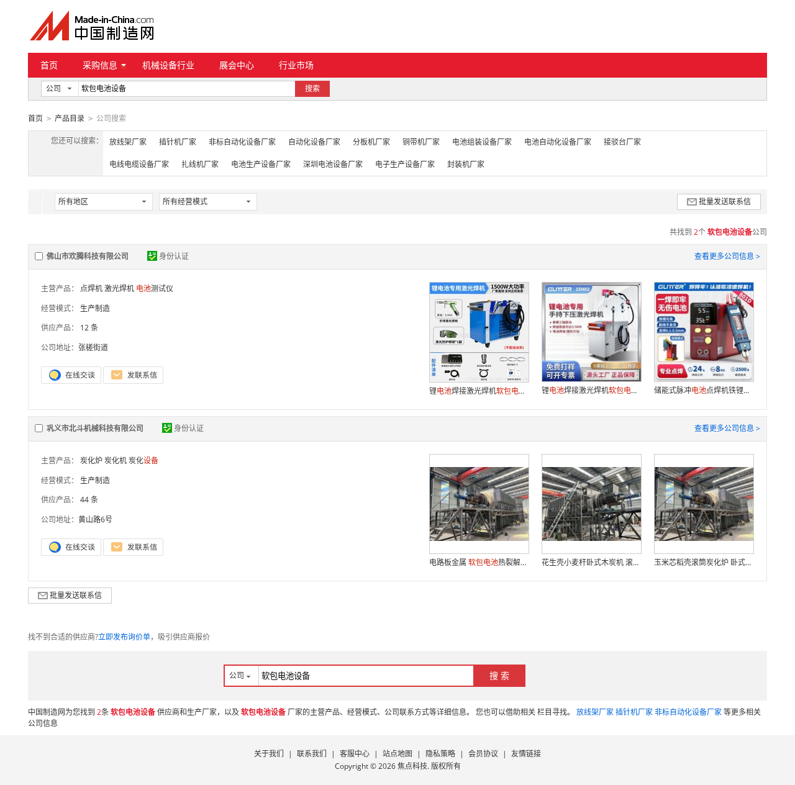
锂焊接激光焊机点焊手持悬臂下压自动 (479, 391)
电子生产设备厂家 (405, 164)
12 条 (89, 327)
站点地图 (397, 753)
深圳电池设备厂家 (333, 164)
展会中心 (236, 65)
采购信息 (100, 65)
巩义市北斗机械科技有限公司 (95, 428)
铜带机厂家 (421, 142)
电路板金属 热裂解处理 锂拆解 (479, 562)
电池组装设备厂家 (482, 142)
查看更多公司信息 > (727, 256)
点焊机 (91, 288)
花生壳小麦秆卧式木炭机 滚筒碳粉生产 (591, 562)
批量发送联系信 (725, 201)
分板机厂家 (371, 142)
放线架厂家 (128, 142)
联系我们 (312, 753)
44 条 (89, 499)
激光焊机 (119, 288)
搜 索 (499, 675)
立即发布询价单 (124, 637)
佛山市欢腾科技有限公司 (88, 256)
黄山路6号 (95, 519)
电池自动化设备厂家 (557, 142)
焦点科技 (412, 766)
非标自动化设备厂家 (242, 142)
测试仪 (154, 288)
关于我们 (269, 753)
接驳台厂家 (622, 142)
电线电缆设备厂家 (139, 164)
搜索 (312, 88)
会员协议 (483, 753)
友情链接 (526, 753)
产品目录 (69, 118)
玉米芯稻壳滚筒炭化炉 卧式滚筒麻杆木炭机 (703, 562)
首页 (49, 65)
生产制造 (95, 308)
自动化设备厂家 (314, 142)
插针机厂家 (177, 142)
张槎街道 (93, 347)
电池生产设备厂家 (261, 164)
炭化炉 (91, 460)
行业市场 (296, 65)
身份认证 (174, 256)
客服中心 (355, 753)
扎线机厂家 (200, 164)
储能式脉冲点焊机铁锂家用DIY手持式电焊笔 (703, 390)
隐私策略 (440, 753)
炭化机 (115, 460)
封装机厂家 (465, 164)
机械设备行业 (168, 65)
